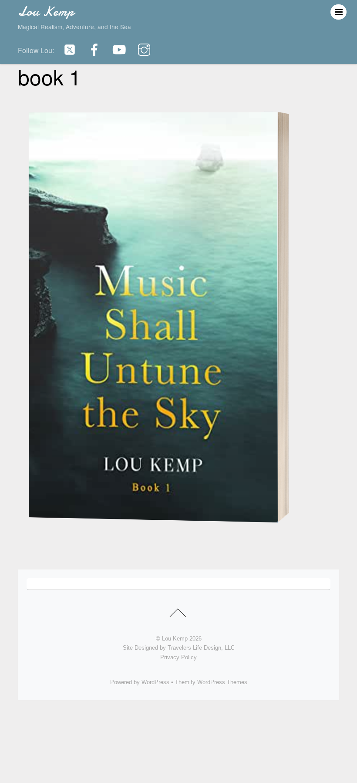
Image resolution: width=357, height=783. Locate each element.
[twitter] (69, 49)
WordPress (155, 682)
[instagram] (144, 49)
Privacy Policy (178, 657)
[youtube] (119, 49)
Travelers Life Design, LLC (201, 647)
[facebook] (94, 49)
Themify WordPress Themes (211, 682)
